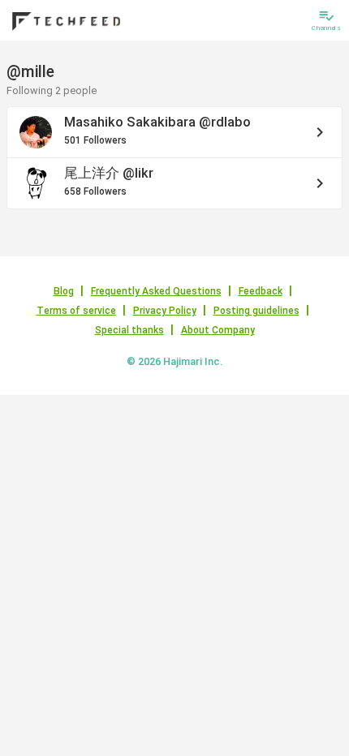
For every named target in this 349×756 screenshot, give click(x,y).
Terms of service (76, 310)
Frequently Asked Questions (156, 291)
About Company (218, 330)
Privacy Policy (164, 310)
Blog (64, 291)
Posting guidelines (256, 310)
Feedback (260, 291)
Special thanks (129, 330)
